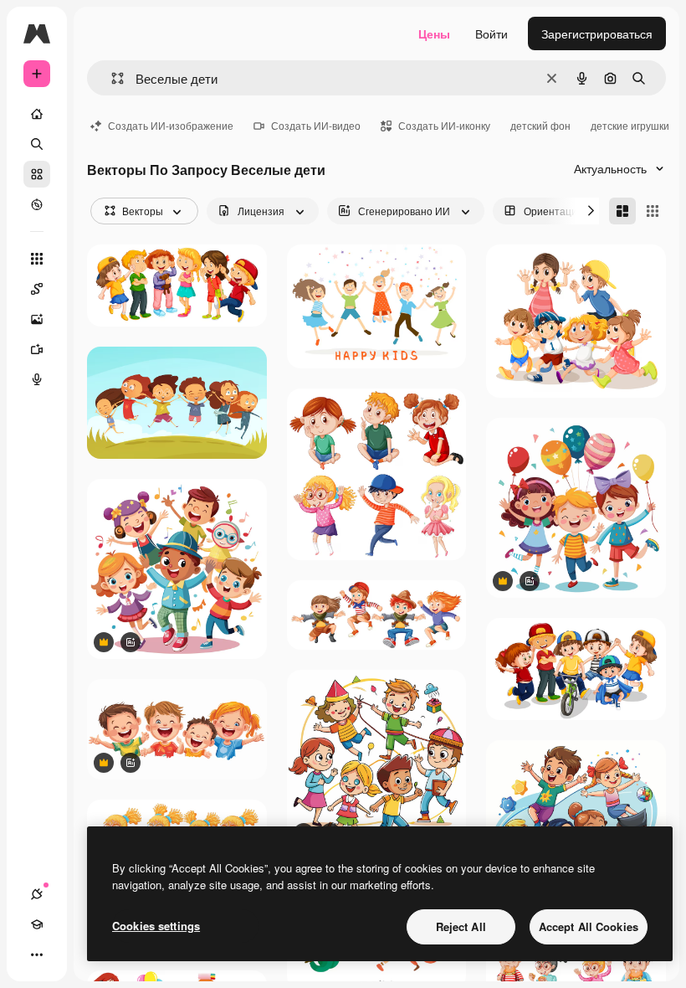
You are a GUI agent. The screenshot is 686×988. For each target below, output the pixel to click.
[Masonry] (622, 211)
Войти (491, 33)
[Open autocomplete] (111, 78)
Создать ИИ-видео (316, 125)
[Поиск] (36, 144)
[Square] (652, 211)
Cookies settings (156, 926)
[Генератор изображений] (36, 319)
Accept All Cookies (588, 926)
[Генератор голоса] (36, 379)
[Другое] (36, 954)
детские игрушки (630, 125)
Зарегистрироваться (597, 33)
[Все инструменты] (36, 258)
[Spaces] (36, 288)
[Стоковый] (36, 174)
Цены (434, 33)
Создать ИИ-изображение (170, 125)
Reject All (461, 926)
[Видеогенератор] (36, 349)
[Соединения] (36, 894)
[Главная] (36, 113)
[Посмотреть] (36, 204)
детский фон (540, 125)
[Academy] (36, 924)
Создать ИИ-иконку (444, 125)
